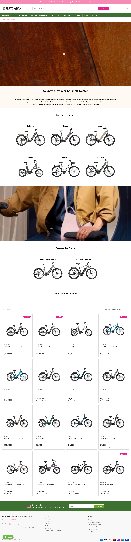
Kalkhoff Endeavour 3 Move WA (45, 347)
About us (48, 516)
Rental (17, 15)
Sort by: (107, 309)
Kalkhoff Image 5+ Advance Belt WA (14, 484)
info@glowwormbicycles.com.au (16, 524)
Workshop (77, 15)
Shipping (47, 519)
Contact (94, 15)
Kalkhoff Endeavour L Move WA (13, 392)
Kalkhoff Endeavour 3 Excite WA (13, 347)
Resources (66, 15)
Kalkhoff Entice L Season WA (76, 438)
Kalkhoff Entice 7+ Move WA (44, 438)
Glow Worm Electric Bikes (14, 539)
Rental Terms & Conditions (53, 531)
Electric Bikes (6, 15)
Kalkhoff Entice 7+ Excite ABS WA (14, 438)
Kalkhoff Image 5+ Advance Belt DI (110, 438)
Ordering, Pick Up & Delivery (53, 521)
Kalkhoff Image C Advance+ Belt (45, 484)
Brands (24, 15)
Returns (47, 523)
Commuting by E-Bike (94, 525)
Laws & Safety (92, 529)
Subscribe (99, 506)
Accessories (43, 15)
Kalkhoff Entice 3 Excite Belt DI (45, 392)
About (86, 15)
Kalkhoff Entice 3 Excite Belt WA (77, 392)
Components (55, 15)
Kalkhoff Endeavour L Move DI (108, 347)
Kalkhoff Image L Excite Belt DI (77, 484)
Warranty (48, 528)
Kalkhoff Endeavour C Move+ (76, 347)
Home (3, 20)
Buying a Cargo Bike (94, 522)
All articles (91, 532)
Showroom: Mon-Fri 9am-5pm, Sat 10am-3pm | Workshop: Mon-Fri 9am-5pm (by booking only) (65, 2)
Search (104, 8)
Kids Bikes (34, 15)
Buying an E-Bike (93, 520)
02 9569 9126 (11, 520)
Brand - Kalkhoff (11, 20)
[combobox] (70, 8)
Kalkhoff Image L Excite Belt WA (109, 484)
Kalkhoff (7, 345)
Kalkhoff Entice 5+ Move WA (108, 392)
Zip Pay (47, 526)
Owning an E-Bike (93, 527)
